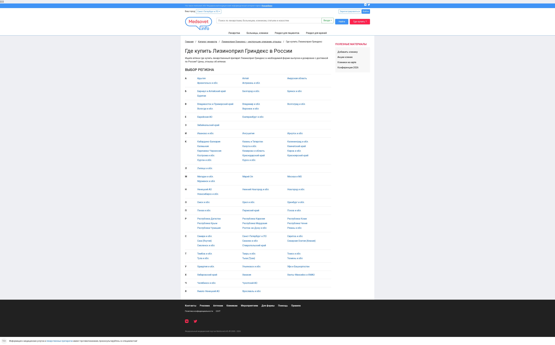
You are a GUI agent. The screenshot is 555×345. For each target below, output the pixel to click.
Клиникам (231, 305)
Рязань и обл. (294, 228)
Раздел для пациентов (287, 33)
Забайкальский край (208, 125)
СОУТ (218, 311)
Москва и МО (294, 176)
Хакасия (246, 274)
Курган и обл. (204, 160)
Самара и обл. (204, 236)
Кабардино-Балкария (208, 141)
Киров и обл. (294, 150)
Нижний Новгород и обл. (255, 189)
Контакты (190, 305)
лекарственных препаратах (59, 341)
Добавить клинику (347, 52)
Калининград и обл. (297, 141)
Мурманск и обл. (206, 181)
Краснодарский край (253, 155)
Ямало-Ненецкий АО (208, 291)
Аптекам (218, 305)
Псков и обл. (294, 210)
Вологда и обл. (205, 108)
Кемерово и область (253, 150)
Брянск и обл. (294, 91)
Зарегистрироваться (350, 11)
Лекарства (234, 33)
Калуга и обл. (249, 146)
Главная (189, 41)
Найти (342, 21)
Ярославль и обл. (251, 291)
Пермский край (250, 210)
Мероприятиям (249, 305)
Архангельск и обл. (207, 83)
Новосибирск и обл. (208, 194)
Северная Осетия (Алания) (301, 240)
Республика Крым (207, 223)
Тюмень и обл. (295, 258)
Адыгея (201, 78)
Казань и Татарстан (252, 141)
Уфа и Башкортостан (298, 266)
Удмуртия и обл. (205, 266)
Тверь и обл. (249, 253)
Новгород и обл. (296, 189)
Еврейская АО (204, 117)
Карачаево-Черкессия (209, 150)
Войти (366, 11)
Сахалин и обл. (250, 240)
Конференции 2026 (347, 67)
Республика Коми (297, 218)
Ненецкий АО (204, 189)
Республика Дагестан (209, 218)
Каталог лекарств (207, 41)
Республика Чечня (297, 223)
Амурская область (297, 78)
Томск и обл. (294, 253)
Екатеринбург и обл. (253, 117)
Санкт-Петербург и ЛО (208, 11)
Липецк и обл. (204, 168)
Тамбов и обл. (204, 253)
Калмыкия (203, 146)
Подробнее (267, 6)
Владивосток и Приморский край (215, 104)
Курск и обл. (249, 160)
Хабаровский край (207, 274)
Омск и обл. (203, 202)
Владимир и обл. (251, 104)
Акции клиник (345, 57)
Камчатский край (296, 146)
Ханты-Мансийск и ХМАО (301, 274)
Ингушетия (248, 133)
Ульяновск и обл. (251, 266)
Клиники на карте (346, 62)
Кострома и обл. (206, 155)
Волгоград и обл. (296, 104)
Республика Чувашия (209, 228)
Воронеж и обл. (250, 108)
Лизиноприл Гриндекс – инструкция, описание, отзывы (251, 41)
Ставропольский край (254, 245)
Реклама (205, 305)
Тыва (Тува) (248, 258)
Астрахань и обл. (251, 83)
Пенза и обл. (204, 210)
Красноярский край (297, 155)
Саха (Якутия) (204, 240)
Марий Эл (247, 176)
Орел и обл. (248, 202)
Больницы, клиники (257, 33)
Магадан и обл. (205, 176)
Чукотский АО (249, 283)
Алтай (245, 78)
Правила (296, 305)
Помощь (283, 305)
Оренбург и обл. (295, 202)
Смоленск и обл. (206, 245)
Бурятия (201, 95)
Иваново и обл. (205, 133)
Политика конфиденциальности (199, 311)
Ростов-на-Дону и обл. (254, 228)
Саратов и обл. (295, 236)
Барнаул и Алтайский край (211, 91)
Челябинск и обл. (206, 283)
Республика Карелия (253, 218)
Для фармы (268, 305)
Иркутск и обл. (295, 133)
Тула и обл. (203, 258)
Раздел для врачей (316, 33)
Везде (326, 20)
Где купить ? (360, 21)
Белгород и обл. (251, 91)
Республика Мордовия (254, 223)
